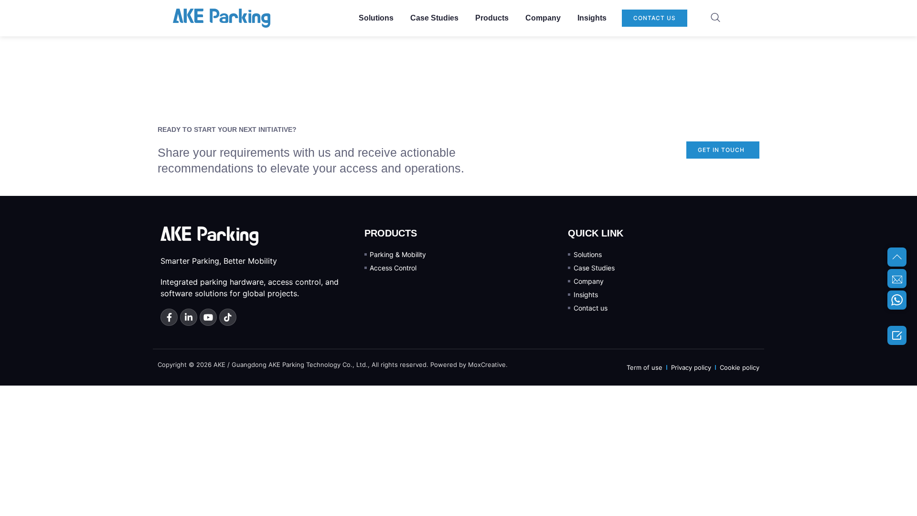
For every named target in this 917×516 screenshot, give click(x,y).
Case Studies (434, 18)
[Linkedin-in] (188, 317)
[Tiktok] (227, 317)
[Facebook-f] (169, 317)
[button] (654, 18)
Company (543, 18)
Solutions (376, 18)
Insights (592, 18)
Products (492, 18)
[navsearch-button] (715, 18)
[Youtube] (208, 317)
